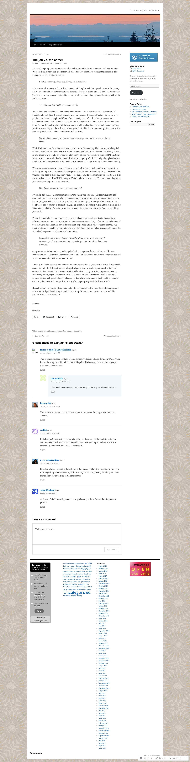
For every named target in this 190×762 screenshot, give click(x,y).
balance (66, 566)
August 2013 (103, 666)
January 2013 (103, 681)
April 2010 (102, 748)
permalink (77, 331)
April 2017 (102, 628)
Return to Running (40, 54)
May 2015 (102, 638)
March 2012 (103, 703)
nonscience (67, 581)
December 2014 (104, 646)
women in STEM (69, 595)
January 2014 (103, 656)
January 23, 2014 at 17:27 (61, 381)
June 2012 (102, 696)
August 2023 (103, 593)
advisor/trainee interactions (73, 563)
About (42, 44)
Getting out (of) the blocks (141, 106)
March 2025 (103, 576)
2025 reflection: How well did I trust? (144, 111)
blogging (84, 568)
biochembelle (61, 63)
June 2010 (102, 743)
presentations (85, 581)
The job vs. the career (47, 60)
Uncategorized (56, 331)
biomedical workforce (71, 568)
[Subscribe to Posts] (131, 68)
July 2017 (102, 623)
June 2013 (102, 671)
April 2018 (102, 618)
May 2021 (102, 601)
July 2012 (102, 693)
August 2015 (103, 636)
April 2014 (102, 653)
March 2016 (103, 633)
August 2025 (103, 571)
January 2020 (103, 608)
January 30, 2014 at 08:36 (50, 463)
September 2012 (104, 688)
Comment (111, 549)
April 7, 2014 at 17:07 (48, 493)
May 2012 (102, 698)
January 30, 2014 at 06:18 (50, 433)
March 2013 (103, 676)
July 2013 (102, 668)
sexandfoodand (47, 489)
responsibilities (83, 584)
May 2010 (102, 745)
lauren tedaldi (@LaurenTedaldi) (55, 349)
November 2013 (104, 661)
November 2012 (104, 683)
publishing (67, 584)
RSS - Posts (137, 68)
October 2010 (103, 733)
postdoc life (75, 581)
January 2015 (103, 643)
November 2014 (104, 648)
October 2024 (103, 586)
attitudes (88, 563)
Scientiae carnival (69, 587)
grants (79, 576)
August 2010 (103, 738)
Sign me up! (136, 93)
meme (78, 579)
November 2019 (104, 611)
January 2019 (103, 613)
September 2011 (104, 708)
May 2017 (102, 626)
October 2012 (103, 686)
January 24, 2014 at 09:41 (50, 406)
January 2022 (103, 598)
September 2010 (104, 735)
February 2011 (103, 723)
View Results (40, 617)
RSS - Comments (138, 71)
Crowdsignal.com (40, 621)
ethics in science (77, 574)
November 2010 (104, 730)
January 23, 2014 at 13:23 (50, 353)
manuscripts (71, 579)
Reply (42, 369)
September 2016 (104, 631)
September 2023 (104, 591)
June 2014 (102, 651)
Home (35, 44)
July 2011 (102, 710)
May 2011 (102, 715)
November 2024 (104, 583)
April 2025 (102, 573)
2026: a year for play (139, 109)
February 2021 (103, 603)
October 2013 (103, 663)
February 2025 (103, 578)
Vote (39, 611)
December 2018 (104, 616)
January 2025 (103, 581)
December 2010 (104, 728)
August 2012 (103, 691)
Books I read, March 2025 (141, 116)
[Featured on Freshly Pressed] (144, 61)
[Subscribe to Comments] (131, 71)
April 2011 (102, 718)
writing (79, 595)
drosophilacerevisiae (49, 459)
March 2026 (103, 566)
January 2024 (103, 588)
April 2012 (102, 700)
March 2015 (103, 641)
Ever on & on (36, 753)
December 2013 (104, 658)
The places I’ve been (112, 54)
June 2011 (102, 713)
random (74, 584)
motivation (86, 579)
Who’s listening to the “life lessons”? (144, 114)
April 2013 (102, 673)
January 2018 (103, 621)
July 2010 (102, 740)
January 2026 (103, 568)
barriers (72, 566)
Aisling (43, 429)
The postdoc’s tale (55, 44)
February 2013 (103, 678)
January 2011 (103, 725)
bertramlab (45, 403)
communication (79, 571)
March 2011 (103, 720)
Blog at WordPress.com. (152, 755)
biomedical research (83, 566)
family (86, 574)
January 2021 (103, 606)
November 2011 (104, 705)
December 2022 (104, 596)
